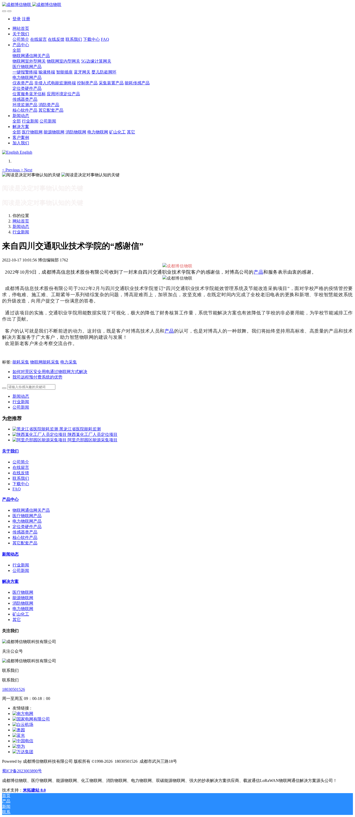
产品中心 (10, 499)
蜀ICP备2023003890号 (22, 771)
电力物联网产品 (27, 521)
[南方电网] (22, 713)
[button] (11, 170)
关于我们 (10, 451)
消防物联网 (22, 603)
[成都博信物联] (177, 5)
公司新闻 (20, 407)
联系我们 (20, 478)
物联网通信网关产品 (31, 510)
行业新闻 (20, 232)
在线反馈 (20, 473)
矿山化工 (20, 614)
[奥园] (18, 730)
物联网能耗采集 (44, 362)
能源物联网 (22, 598)
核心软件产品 (24, 537)
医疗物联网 (22, 592)
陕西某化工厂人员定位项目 (92, 434)
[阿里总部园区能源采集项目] (40, 440)
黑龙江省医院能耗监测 (80, 429)
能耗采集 (20, 362)
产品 (258, 272)
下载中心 (20, 484)
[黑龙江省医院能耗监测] (35, 429)
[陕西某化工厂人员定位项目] (40, 434)
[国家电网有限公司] (31, 719)
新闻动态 (20, 226)
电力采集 (68, 362)
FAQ (16, 489)
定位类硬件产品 (27, 526)
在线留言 (20, 467)
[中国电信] (22, 741)
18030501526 (13, 689)
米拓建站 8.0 (34, 790)
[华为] (18, 746)
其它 (16, 619)
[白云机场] (22, 724)
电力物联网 (22, 608)
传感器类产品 (24, 532)
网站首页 (20, 28)
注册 (26, 19)
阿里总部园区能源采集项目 (92, 440)
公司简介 (20, 462)
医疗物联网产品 (27, 516)
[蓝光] (18, 735)
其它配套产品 (24, 543)
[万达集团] (22, 752)
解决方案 (10, 581)
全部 (16, 50)
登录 (16, 19)
